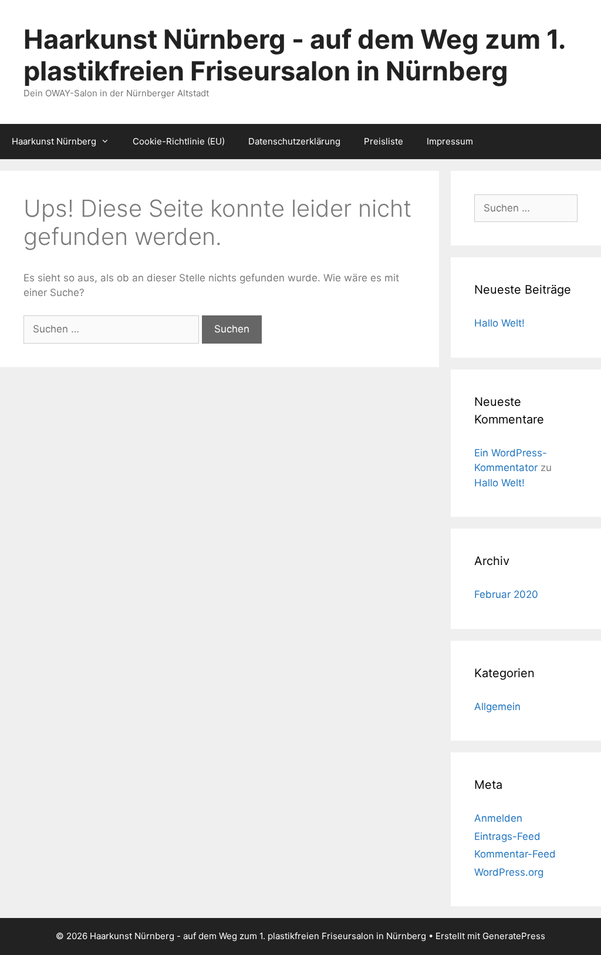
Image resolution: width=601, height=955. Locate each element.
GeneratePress (513, 935)
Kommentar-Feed (515, 854)
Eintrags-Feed (507, 836)
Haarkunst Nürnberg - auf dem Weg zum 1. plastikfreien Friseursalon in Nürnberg (294, 55)
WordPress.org (508, 872)
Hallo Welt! (499, 323)
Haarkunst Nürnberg (54, 141)
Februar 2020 (506, 594)
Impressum (450, 141)
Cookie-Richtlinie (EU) (179, 141)
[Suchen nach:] (112, 329)
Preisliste (383, 141)
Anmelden (498, 818)
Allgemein (497, 706)
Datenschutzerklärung (294, 141)
